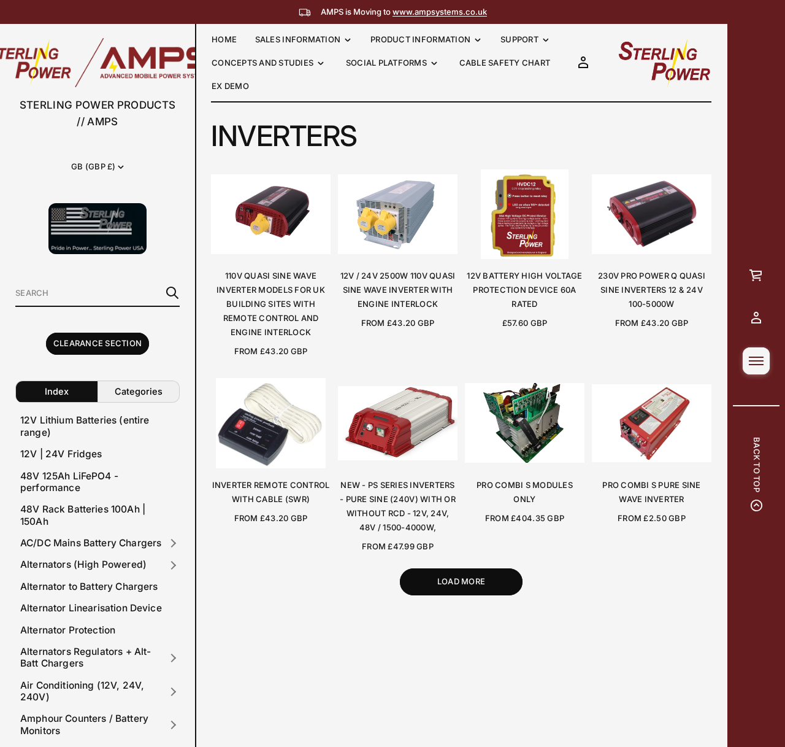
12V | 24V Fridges (61, 454)
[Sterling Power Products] (663, 62)
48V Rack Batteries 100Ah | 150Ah (82, 515)
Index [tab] (57, 391)
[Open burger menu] (756, 360)
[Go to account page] (756, 317)
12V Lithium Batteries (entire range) (85, 426)
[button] (97, 293)
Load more (461, 581)
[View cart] (756, 274)
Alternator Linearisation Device (91, 608)
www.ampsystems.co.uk (439, 12)
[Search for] (172, 292)
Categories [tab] (139, 391)
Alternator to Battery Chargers (89, 586)
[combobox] (87, 293)
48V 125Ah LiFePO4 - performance (69, 481)
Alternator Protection (67, 630)
